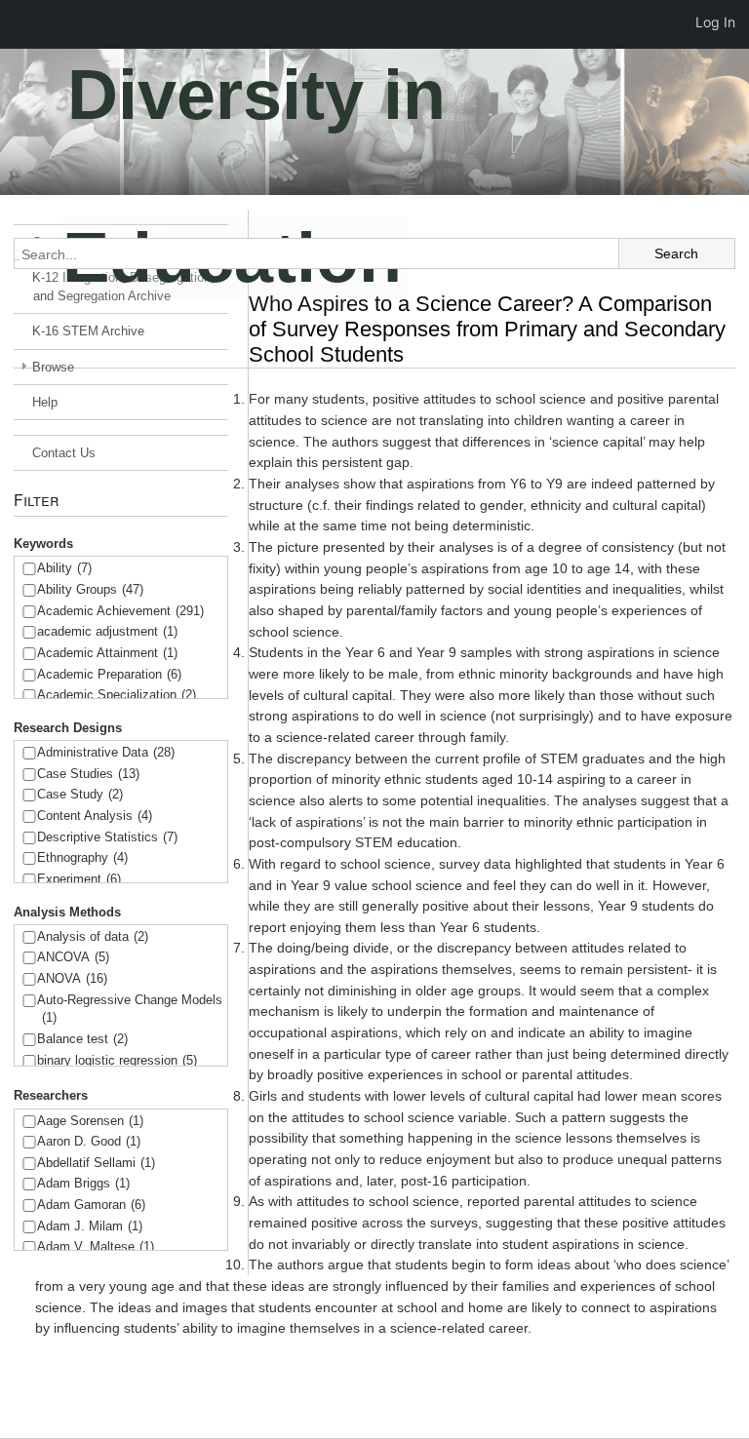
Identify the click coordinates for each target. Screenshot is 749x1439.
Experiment (79, 879)
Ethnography (82, 857)
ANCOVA (73, 957)
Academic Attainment (107, 652)
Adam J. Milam (89, 1226)
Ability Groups (90, 589)
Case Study (80, 794)
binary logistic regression (117, 1060)
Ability (64, 568)
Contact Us (64, 453)
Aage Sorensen (90, 1120)
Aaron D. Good (88, 1141)
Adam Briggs (83, 1183)
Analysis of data (92, 936)
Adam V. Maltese (95, 1246)
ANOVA (72, 978)
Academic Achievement (120, 610)
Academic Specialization (116, 694)
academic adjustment (107, 631)
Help (45, 402)
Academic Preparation (109, 674)
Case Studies (88, 773)
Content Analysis (94, 815)
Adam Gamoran (91, 1204)
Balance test (82, 1038)
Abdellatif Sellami (96, 1162)
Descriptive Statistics (107, 837)
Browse (53, 367)
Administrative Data (106, 752)
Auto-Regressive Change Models (129, 1009)
